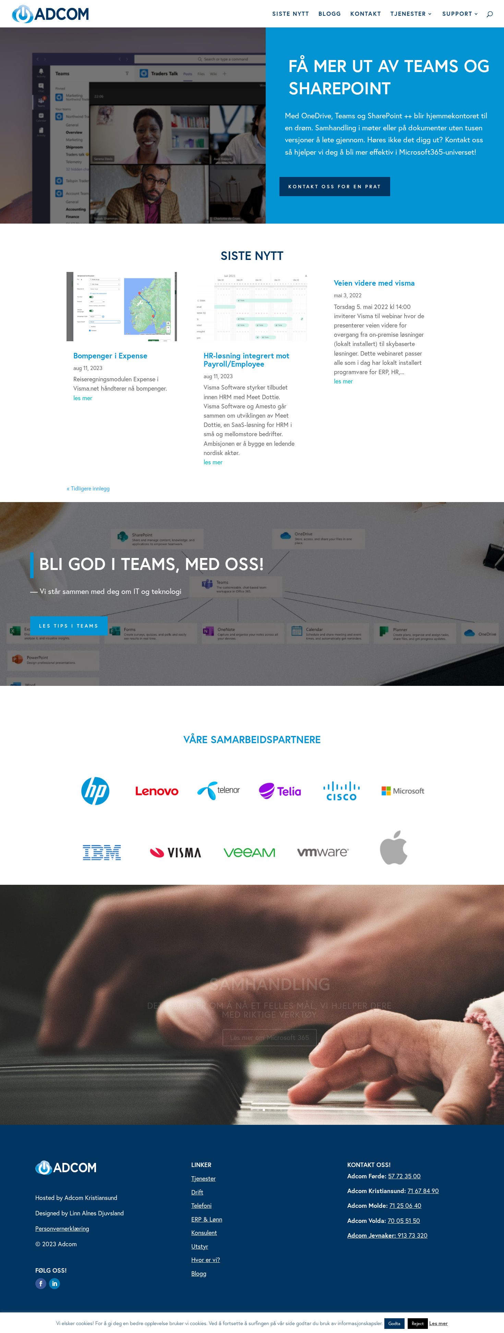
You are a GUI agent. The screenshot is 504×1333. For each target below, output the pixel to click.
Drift (197, 1192)
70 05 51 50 (404, 1220)
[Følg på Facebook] (40, 1283)
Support (457, 14)
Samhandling (270, 977)
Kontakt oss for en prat (334, 186)
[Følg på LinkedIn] (54, 1283)
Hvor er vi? (205, 1259)
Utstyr (199, 1246)
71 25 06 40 (405, 1205)
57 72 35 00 (404, 1176)
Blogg (330, 14)
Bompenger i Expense (110, 355)
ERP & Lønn (206, 1219)
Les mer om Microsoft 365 (269, 1031)
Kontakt (365, 14)
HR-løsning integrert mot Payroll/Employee (246, 359)
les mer (82, 398)
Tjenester (408, 14)
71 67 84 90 (423, 1191)
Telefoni (201, 1205)
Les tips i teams (69, 625)
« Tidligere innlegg (88, 488)
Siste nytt (290, 14)
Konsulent (204, 1232)
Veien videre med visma (374, 283)
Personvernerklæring (62, 1228)
